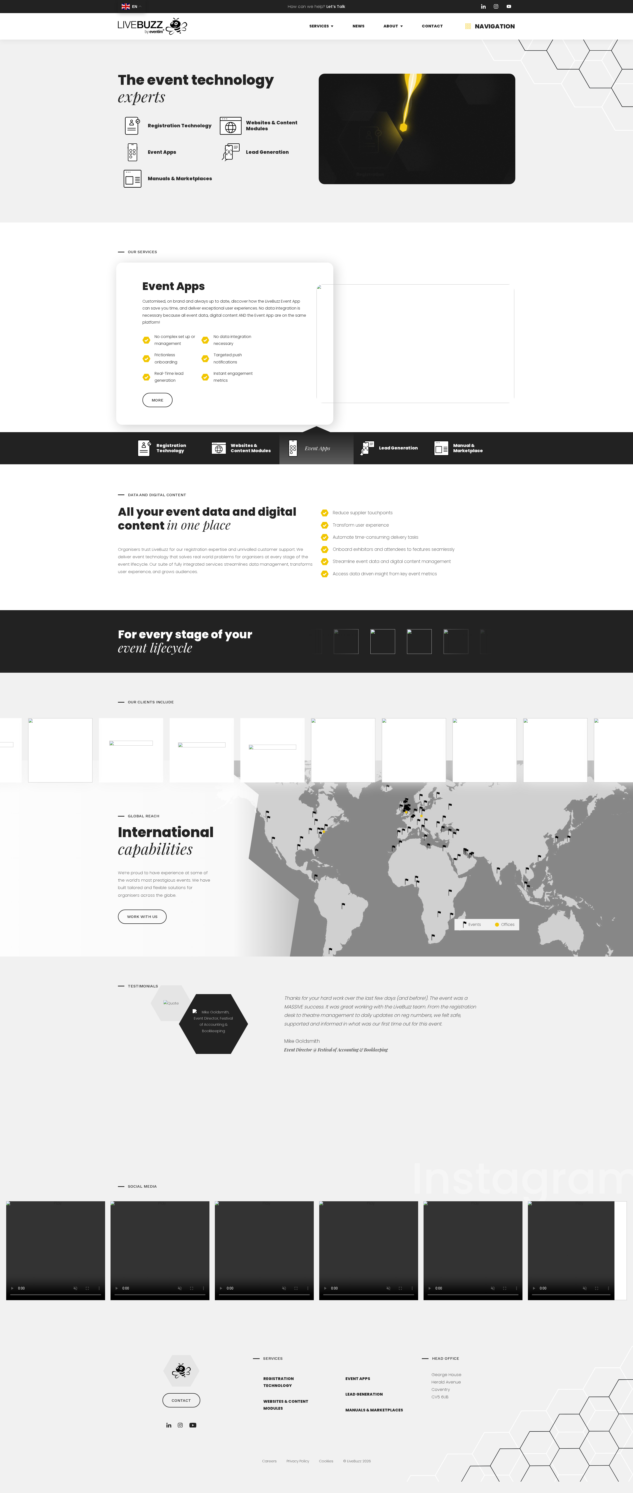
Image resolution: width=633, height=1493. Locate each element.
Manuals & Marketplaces (374, 1410)
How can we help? (316, 6)
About (391, 26)
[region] (316, 358)
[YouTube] (508, 6)
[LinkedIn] (483, 6)
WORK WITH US (142, 916)
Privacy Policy (298, 1461)
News (358, 26)
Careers (269, 1461)
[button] (168, 448)
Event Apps (357, 1379)
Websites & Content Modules (285, 1405)
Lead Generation (364, 1394)
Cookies (326, 1461)
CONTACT (181, 1400)
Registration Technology (278, 1382)
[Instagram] (496, 6)
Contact (432, 26)
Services (319, 26)
